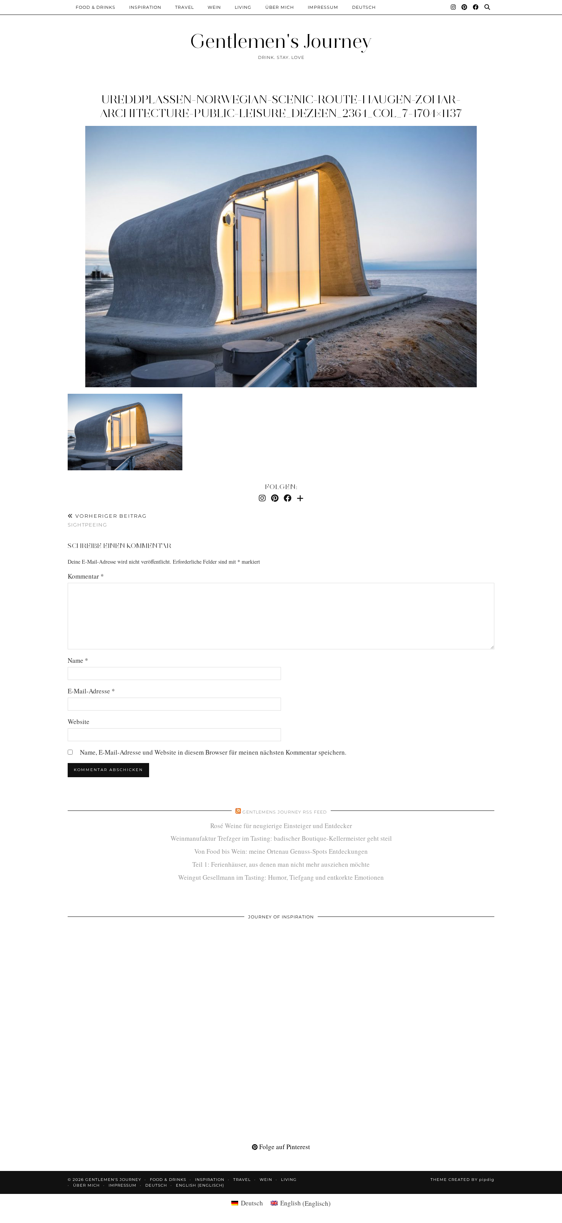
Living (243, 7)
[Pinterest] (464, 7)
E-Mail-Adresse (91, 691)
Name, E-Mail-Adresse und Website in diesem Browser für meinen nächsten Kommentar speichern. (213, 752)
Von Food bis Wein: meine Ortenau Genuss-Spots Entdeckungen (281, 851)
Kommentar (86, 576)
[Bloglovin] (300, 498)
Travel (184, 7)
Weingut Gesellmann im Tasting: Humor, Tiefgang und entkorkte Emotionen (281, 877)
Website (78, 721)
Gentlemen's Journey (281, 41)
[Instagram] (453, 7)
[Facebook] (476, 7)
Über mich (279, 7)
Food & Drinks (95, 7)
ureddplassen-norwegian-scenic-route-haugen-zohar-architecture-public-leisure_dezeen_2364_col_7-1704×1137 (281, 106)
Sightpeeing (107, 520)
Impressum (323, 7)
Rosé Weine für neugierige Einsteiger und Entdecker (281, 825)
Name (78, 660)
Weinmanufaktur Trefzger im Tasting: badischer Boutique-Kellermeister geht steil (281, 838)
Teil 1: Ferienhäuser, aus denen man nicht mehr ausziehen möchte (281, 864)
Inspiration (145, 7)
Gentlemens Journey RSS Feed (284, 812)
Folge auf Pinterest (284, 1146)
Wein (214, 7)
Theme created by (462, 1179)
